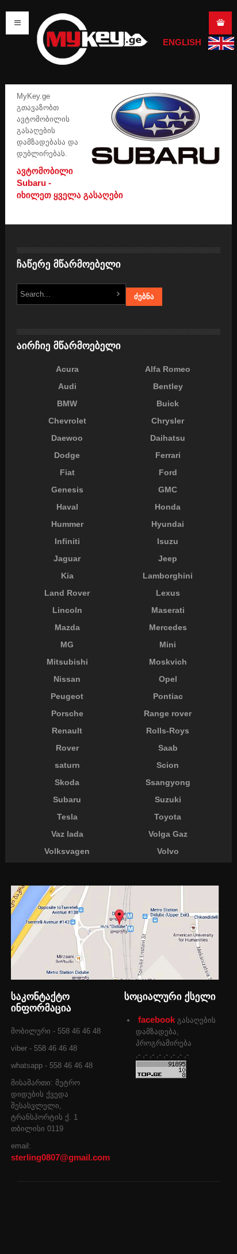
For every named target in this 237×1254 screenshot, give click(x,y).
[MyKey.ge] (92, 38)
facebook (156, 1019)
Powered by (167, 1224)
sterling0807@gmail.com (60, 1157)
